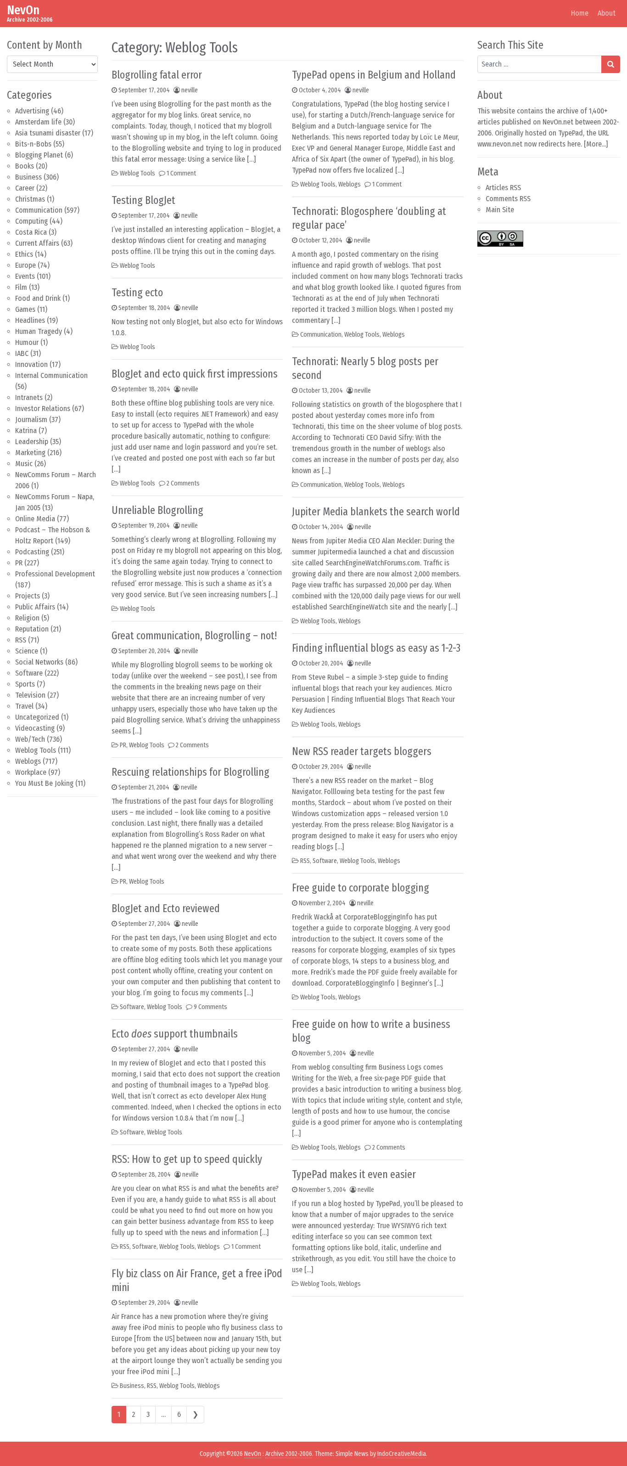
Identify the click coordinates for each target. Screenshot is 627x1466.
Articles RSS (503, 187)
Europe (25, 265)
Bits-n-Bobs (33, 144)
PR (18, 562)
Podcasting (32, 551)
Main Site (500, 209)
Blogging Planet (39, 155)
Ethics (24, 254)
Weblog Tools (35, 750)
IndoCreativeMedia (401, 1454)
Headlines (30, 320)
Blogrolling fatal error (157, 74)
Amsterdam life (38, 122)
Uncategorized (37, 717)
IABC (21, 353)
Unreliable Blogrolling (157, 510)
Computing (31, 221)
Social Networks (39, 662)
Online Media (35, 518)
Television (30, 695)
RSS (20, 640)
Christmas (30, 199)
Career (24, 188)
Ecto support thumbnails (175, 1033)
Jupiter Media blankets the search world (376, 511)
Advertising (32, 111)
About (607, 13)
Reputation (32, 629)
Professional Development (55, 573)
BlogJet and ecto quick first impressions (195, 373)
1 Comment (181, 173)
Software (29, 673)
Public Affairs (35, 607)
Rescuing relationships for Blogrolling (190, 772)
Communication (38, 210)
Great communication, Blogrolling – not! (194, 635)
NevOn (23, 9)
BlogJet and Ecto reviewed (166, 908)
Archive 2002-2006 (288, 1454)
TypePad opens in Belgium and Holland (374, 74)
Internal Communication (51, 375)
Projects (27, 596)
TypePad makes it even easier (354, 1174)
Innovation (31, 364)
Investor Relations (42, 408)
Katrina (26, 430)
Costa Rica (31, 232)
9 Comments (210, 1007)
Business (28, 177)
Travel (24, 706)
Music (24, 463)
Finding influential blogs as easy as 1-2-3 (376, 648)
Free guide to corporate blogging (360, 887)
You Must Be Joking (44, 783)
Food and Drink (38, 298)
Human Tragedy (38, 331)
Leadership (31, 441)
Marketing (30, 452)
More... (596, 144)
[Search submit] (610, 64)
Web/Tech (30, 739)
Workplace (30, 772)
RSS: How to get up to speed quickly (187, 1159)
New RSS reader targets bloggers (361, 751)
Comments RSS (508, 198)
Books (24, 166)
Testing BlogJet (143, 200)
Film (21, 287)
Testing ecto (137, 292)
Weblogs (28, 761)
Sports (25, 684)
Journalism (31, 419)
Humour (27, 342)
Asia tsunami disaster (47, 133)
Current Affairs (37, 243)
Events (25, 276)
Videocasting (35, 728)
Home (579, 13)
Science (26, 651)
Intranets (29, 397)
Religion (27, 618)
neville (189, 90)
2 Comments (183, 483)
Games (25, 309)
